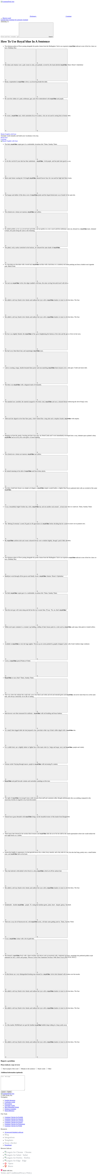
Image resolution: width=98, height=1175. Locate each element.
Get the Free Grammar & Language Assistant (14, 20)
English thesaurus (10, 1100)
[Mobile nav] (1, 18)
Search (50, 36)
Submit (9, 1092)
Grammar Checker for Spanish (14, 1119)
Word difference (9, 1110)
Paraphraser (8, 1145)
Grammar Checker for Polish (13, 1126)
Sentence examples (10, 1109)
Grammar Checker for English (14, 1117)
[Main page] (7, 1)
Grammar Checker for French (13, 1122)
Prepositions (8, 1104)
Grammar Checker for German (14, 1120)
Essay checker (11, 1143)
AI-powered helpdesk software (14, 1132)
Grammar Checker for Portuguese (15, 1124)
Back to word (7, 18)
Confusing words (10, 1102)
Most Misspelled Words (12, 1107)
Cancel (3, 1092)
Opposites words (10, 1105)
